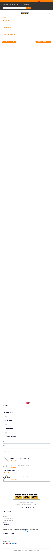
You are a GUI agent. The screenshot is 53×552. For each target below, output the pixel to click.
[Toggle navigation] (49, 13)
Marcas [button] (5, 31)
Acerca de (5, 516)
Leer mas (32, 502)
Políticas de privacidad (8, 520)
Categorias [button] (6, 27)
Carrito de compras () (11, 4)
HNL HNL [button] (47, 1)
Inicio (4, 17)
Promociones (7, 20)
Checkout (6, 38)
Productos (6, 24)
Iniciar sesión (26, 4)
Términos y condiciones (8, 518)
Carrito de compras (9, 34)
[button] (41, 1)
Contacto (5, 522)
